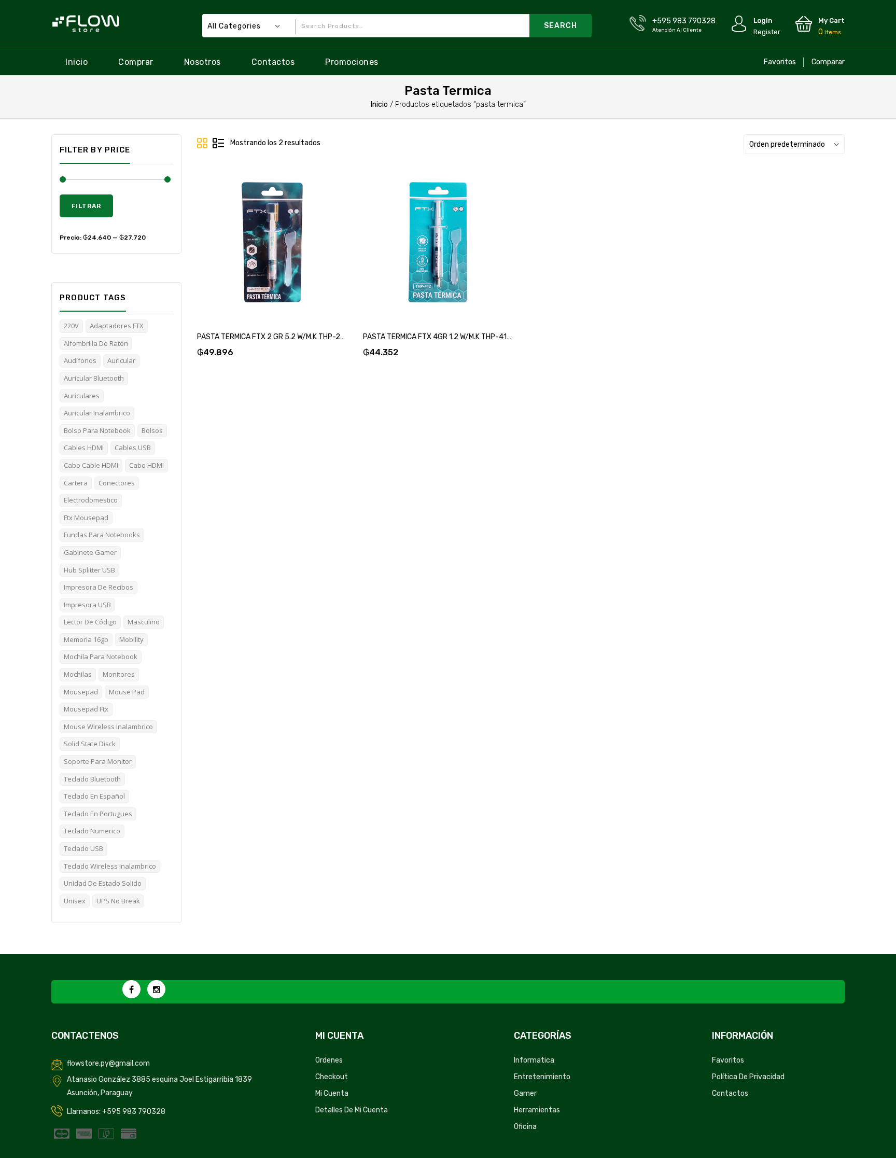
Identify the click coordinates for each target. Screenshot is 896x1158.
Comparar (828, 62)
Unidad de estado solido (103, 883)
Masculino (144, 621)
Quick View (309, 253)
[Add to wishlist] (259, 253)
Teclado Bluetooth (92, 779)
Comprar (135, 62)
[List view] (218, 143)
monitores (119, 674)
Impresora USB (87, 604)
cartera (76, 482)
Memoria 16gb (86, 639)
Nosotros (202, 62)
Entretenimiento (542, 1076)
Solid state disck (90, 743)
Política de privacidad (748, 1076)
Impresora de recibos (98, 587)
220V (71, 325)
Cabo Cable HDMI (91, 465)
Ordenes (329, 1060)
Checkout (331, 1076)
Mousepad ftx (86, 709)
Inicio (76, 62)
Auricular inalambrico (97, 412)
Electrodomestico (91, 500)
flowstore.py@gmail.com (108, 1063)
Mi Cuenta (331, 1093)
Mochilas (78, 674)
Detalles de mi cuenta (351, 1110)
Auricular (121, 360)
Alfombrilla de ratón (96, 343)
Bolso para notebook (97, 430)
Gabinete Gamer (90, 552)
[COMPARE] (284, 253)
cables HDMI (84, 447)
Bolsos (152, 430)
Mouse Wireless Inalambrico (108, 726)
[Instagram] (156, 989)
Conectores (117, 482)
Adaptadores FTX (117, 325)
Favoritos (780, 62)
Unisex (75, 900)
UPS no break (118, 900)
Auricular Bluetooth (94, 378)
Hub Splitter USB (89, 570)
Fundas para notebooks (102, 534)
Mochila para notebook (100, 656)
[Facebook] (131, 989)
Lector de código (90, 621)
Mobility (131, 639)
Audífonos (80, 360)
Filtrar (86, 206)
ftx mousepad (86, 517)
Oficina (525, 1126)
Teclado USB (83, 848)
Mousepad (81, 691)
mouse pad (127, 691)
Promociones (352, 62)
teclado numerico (92, 830)
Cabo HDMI (146, 465)
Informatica (534, 1060)
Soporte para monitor (98, 761)
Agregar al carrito (235, 253)
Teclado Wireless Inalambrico (110, 866)
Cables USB (133, 447)
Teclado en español (94, 796)
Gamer (525, 1093)
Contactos (273, 62)
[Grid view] (202, 143)
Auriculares (82, 395)
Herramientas (537, 1110)
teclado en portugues (98, 813)
